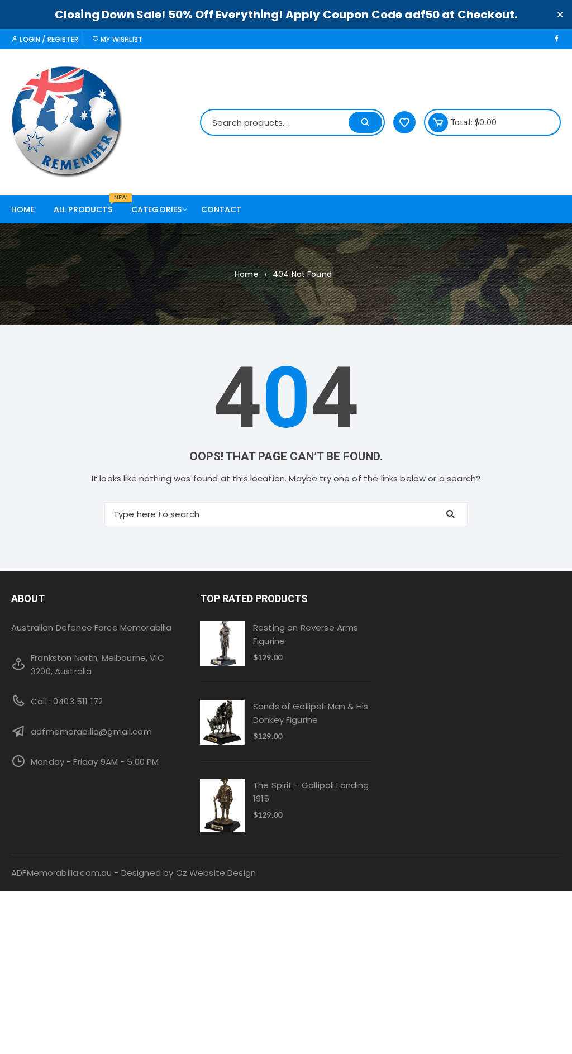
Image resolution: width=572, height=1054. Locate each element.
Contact (221, 209)
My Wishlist (120, 39)
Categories (156, 209)
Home (23, 209)
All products (87, 205)
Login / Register (48, 39)
